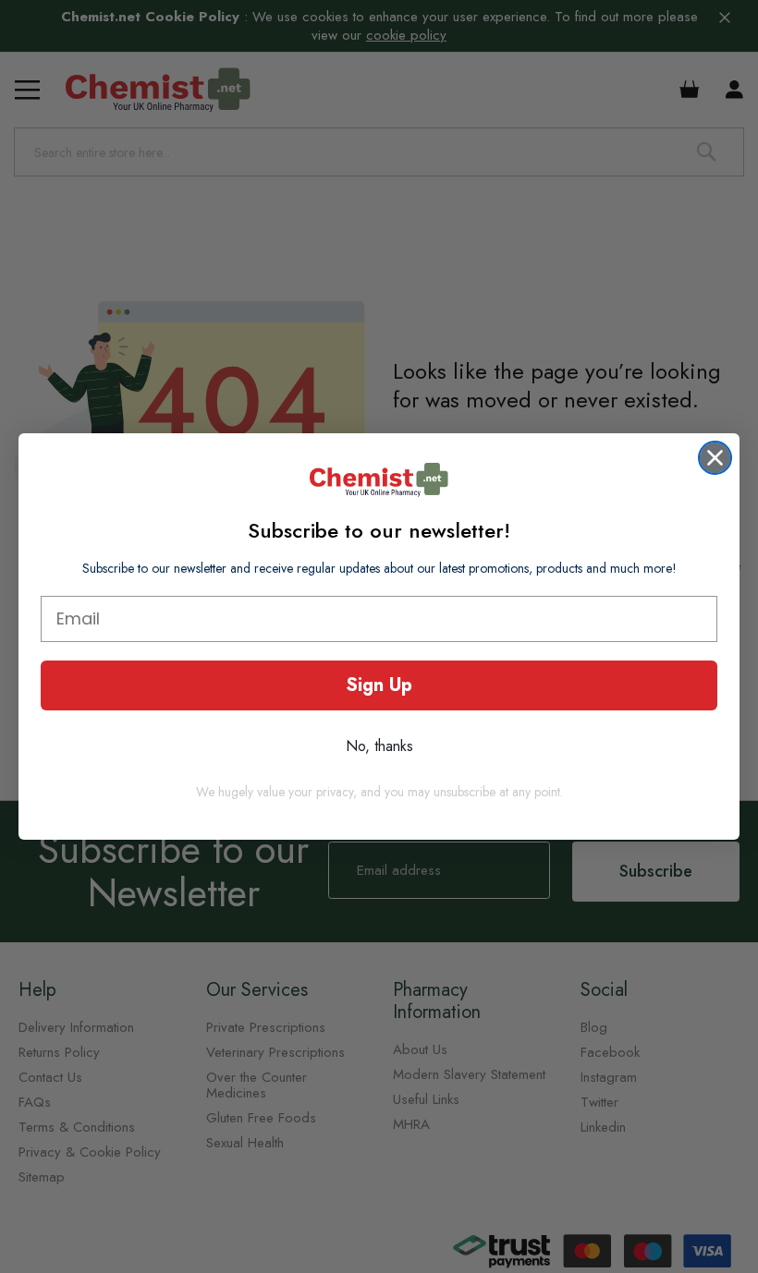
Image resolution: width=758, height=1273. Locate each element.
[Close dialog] (715, 458)
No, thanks (379, 746)
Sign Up (379, 685)
